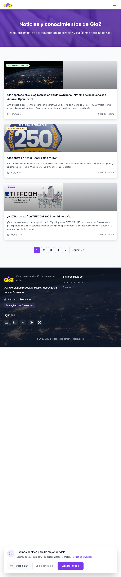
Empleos (67, 287)
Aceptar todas (70, 565)
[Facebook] (23, 322)
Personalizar (21, 565)
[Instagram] (15, 322)
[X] (39, 322)
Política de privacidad (73, 282)
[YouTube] (31, 322)
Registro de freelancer (21, 305)
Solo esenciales (44, 565)
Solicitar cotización (18, 299)
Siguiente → (78, 250)
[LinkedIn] (6, 322)
